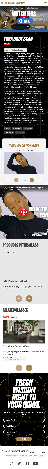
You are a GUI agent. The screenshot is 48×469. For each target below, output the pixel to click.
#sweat (7, 128)
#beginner (17, 128)
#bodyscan (20, 132)
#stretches (28, 128)
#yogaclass (8, 132)
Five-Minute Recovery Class (16, 346)
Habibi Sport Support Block (15, 281)
